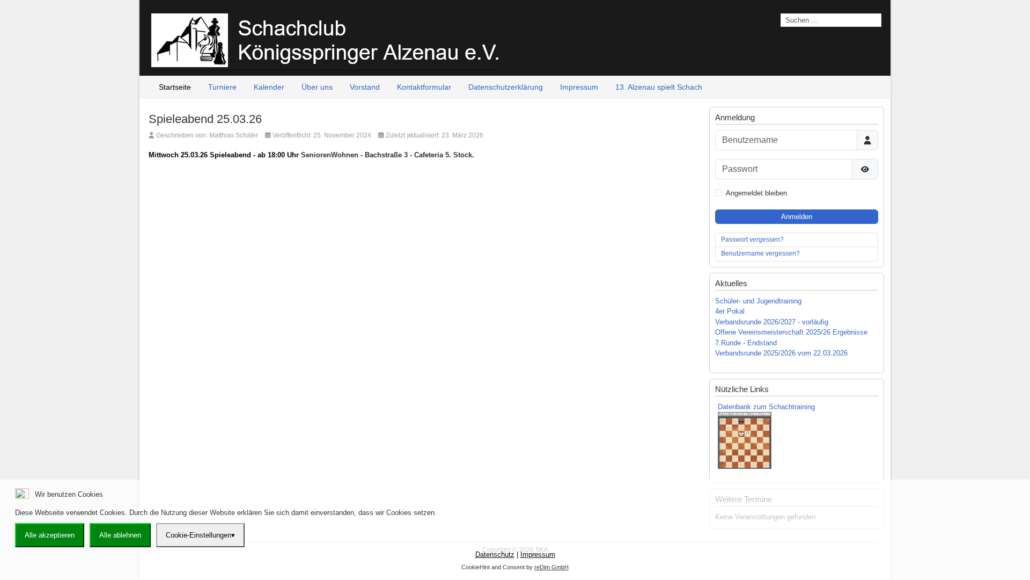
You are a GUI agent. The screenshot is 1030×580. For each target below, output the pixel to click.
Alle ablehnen (120, 535)
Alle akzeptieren (50, 535)
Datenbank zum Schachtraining (766, 407)
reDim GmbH (551, 567)
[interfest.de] (325, 39)
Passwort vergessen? (752, 239)
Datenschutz (494, 554)
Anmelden (796, 217)
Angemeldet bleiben (756, 193)
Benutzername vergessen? (760, 253)
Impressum (537, 554)
